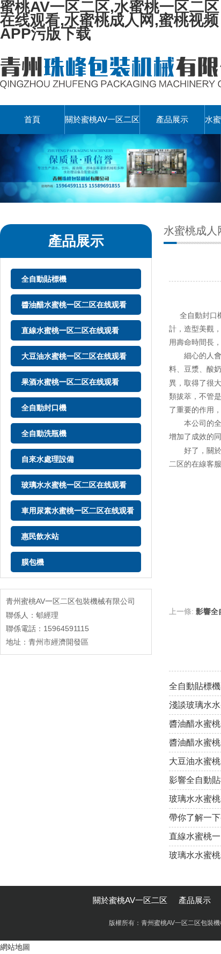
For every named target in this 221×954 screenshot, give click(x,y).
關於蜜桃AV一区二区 (102, 119)
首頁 (32, 119)
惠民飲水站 (40, 536)
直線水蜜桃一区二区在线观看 (70, 330)
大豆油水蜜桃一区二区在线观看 (74, 356)
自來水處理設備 (47, 459)
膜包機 (32, 562)
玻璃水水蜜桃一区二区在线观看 (74, 484)
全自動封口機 (44, 407)
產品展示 (172, 119)
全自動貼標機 (44, 279)
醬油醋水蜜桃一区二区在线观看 (74, 304)
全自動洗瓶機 (44, 433)
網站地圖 (15, 947)
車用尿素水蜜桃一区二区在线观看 (77, 510)
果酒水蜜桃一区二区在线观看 (70, 382)
